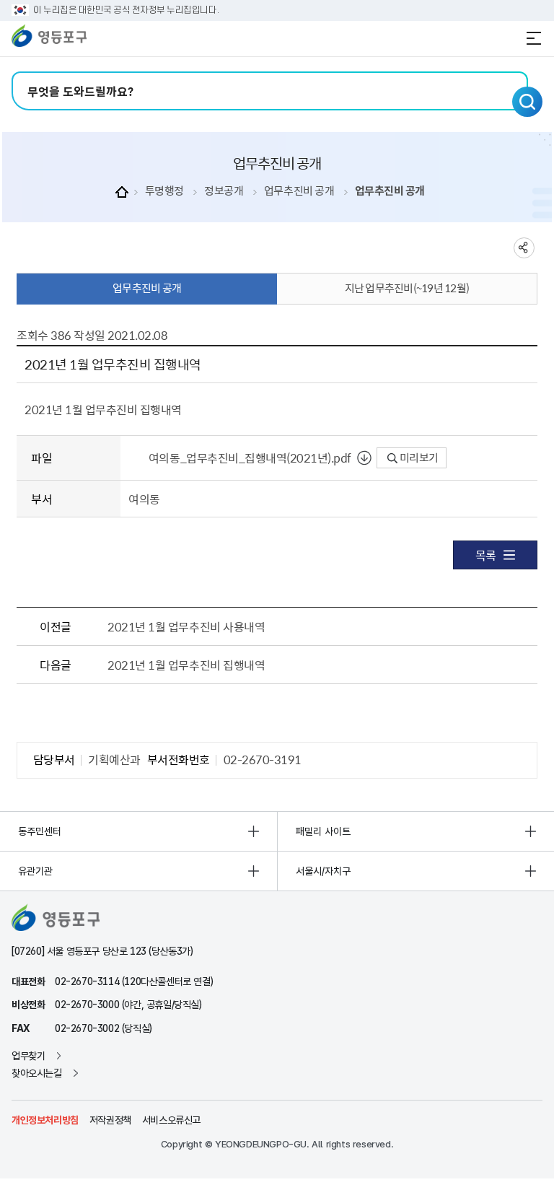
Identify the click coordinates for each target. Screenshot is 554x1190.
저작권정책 (110, 1120)
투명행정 (164, 190)
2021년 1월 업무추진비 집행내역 (186, 664)
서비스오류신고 (171, 1120)
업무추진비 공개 (299, 190)
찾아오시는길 (37, 1073)
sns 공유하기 (524, 247)
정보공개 (223, 190)
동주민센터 (39, 831)
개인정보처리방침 (45, 1120)
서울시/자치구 (323, 871)
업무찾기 (28, 1056)
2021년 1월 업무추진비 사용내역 (186, 626)
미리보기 (418, 457)
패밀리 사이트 (323, 831)
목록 (485, 555)
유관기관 (35, 871)
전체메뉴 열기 (533, 38)
